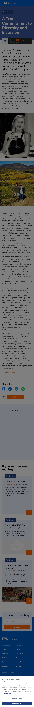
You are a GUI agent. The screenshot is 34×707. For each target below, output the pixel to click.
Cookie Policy (8, 693)
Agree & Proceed (17, 703)
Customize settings (16, 698)
